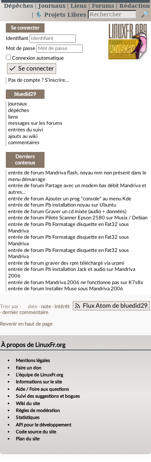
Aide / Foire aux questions (42, 389)
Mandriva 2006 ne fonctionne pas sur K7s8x (94, 282)
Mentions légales (33, 360)
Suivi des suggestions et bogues (48, 396)
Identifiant (17, 38)
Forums (103, 5)
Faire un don (28, 367)
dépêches (18, 110)
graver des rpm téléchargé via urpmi (84, 263)
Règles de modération (38, 410)
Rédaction (134, 5)
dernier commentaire (25, 312)
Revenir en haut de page (26, 324)
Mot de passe (20, 48)
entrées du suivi (25, 130)
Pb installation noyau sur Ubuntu (80, 205)
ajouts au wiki (23, 136)
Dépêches (18, 5)
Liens (78, 5)
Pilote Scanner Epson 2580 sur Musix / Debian (96, 217)
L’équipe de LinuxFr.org (39, 374)
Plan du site (27, 438)
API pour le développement (43, 424)
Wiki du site (28, 403)
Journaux (51, 5)
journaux (17, 104)
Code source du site (36, 431)
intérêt (62, 306)
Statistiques (27, 417)
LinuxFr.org (128, 36)
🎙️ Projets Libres (60, 14)
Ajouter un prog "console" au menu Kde (88, 199)
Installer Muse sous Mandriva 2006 (84, 288)
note (46, 306)
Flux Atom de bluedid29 (115, 306)
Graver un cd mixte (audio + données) (85, 211)
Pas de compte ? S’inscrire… (38, 80)
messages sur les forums (35, 123)
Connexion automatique (38, 58)
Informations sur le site (39, 381)
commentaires (23, 142)
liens (13, 117)
